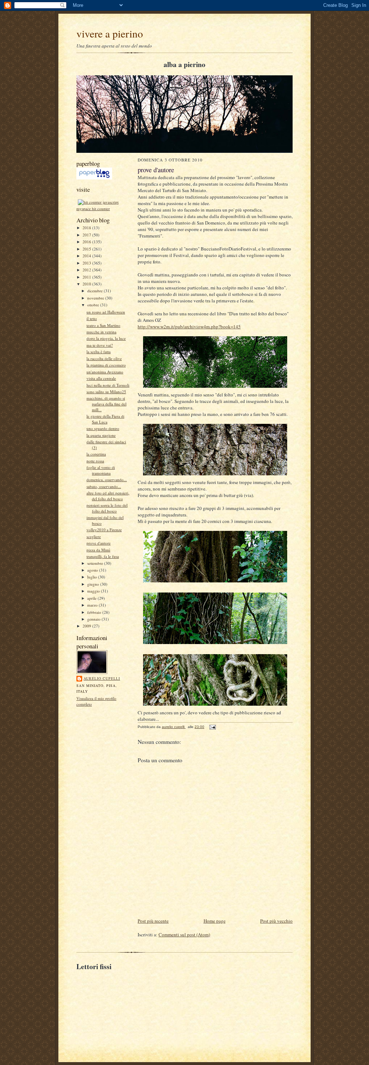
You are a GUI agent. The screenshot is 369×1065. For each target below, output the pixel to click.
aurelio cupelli (102, 678)
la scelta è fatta (98, 351)
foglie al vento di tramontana (100, 470)
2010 (87, 284)
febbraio (94, 612)
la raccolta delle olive (104, 358)
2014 (87, 255)
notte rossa (95, 460)
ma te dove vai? (99, 345)
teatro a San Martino (103, 325)
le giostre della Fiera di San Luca (105, 419)
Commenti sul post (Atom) (184, 934)
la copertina (96, 454)
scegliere (93, 536)
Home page (215, 921)
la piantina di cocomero (106, 365)
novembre (96, 298)
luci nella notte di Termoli (107, 385)
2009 (87, 626)
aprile (92, 598)
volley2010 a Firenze (104, 529)
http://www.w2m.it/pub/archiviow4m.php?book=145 (189, 326)
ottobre (93, 304)
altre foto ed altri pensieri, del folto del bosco (107, 495)
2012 (87, 269)
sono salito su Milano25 (106, 391)
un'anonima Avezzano (104, 371)
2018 (87, 227)
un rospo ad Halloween (105, 312)
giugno (93, 584)
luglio (92, 577)
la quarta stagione (101, 435)
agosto (93, 570)
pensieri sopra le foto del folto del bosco (107, 508)
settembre (95, 563)
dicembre (95, 290)
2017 (87, 235)
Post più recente (153, 921)
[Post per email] (212, 727)
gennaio (94, 619)
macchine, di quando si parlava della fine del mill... (106, 403)
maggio (94, 591)
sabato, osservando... (103, 486)
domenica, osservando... (106, 479)
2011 (87, 277)
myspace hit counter (93, 208)
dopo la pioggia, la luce (106, 338)
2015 (87, 249)
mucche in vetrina (101, 331)
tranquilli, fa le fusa (102, 556)
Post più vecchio (276, 921)
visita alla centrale (101, 378)
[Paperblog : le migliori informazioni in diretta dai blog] (94, 178)
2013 (87, 263)
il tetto (91, 318)
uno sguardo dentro (102, 428)
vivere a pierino (109, 33)
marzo (93, 605)
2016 (87, 241)
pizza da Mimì (98, 550)
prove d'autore (98, 543)
